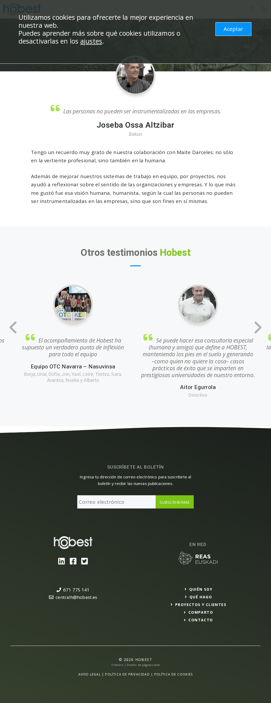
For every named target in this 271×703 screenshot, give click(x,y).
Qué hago (200, 596)
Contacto (200, 619)
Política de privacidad (127, 674)
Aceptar (233, 29)
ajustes (91, 41)
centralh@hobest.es (76, 597)
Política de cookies (173, 674)
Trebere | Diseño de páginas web (135, 665)
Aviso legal (89, 674)
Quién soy (201, 589)
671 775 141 (76, 590)
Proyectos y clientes (200, 604)
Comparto (200, 612)
